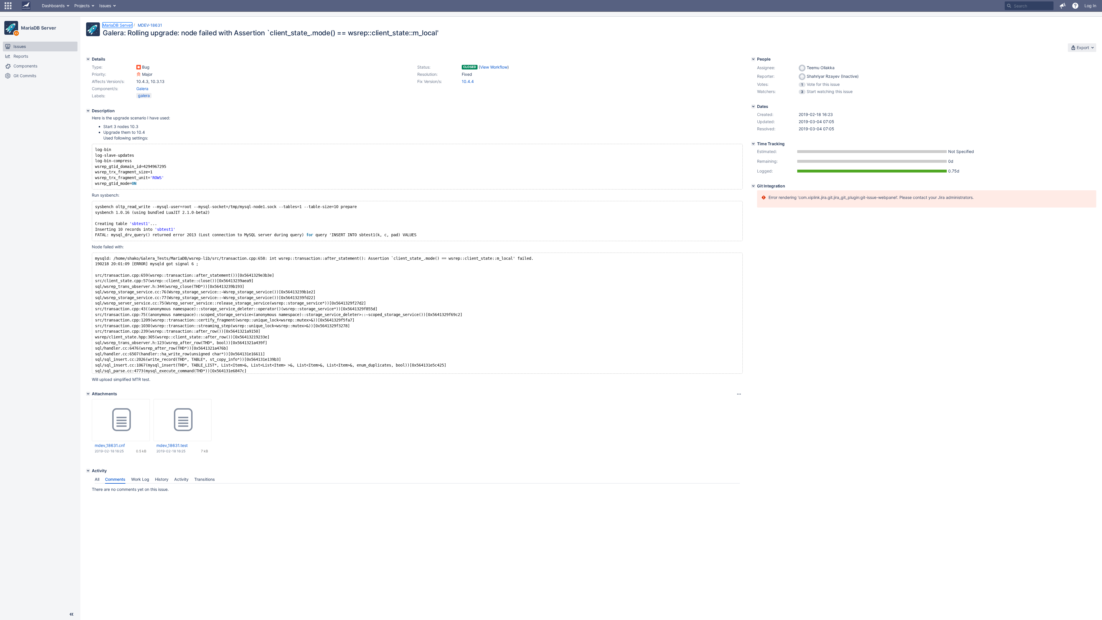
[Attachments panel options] (739, 394)
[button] (8, 5)
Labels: (98, 95)
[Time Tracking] (753, 144)
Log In (1090, 5)
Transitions (204, 479)
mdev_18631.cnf (110, 445)
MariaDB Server (38, 28)
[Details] (88, 59)
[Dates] (753, 106)
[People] (753, 59)
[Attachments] (88, 394)
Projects (82, 5)
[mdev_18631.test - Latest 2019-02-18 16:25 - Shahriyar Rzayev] (182, 420)
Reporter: (766, 76)
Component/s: (105, 88)
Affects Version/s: (108, 81)
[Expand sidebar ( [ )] (71, 614)
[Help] (1075, 5)
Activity (181, 479)
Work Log (140, 479)
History (161, 479)
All (97, 479)
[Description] (88, 111)
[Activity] (88, 471)
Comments (115, 479)
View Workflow (493, 67)
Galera (142, 88)
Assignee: (766, 67)
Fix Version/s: (429, 81)
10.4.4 (468, 81)
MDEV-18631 (150, 25)
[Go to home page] (26, 5)
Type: (97, 67)
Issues (105, 5)
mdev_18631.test (172, 445)
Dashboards (53, 5)
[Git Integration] (753, 186)
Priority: (99, 74)
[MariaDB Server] (11, 28)
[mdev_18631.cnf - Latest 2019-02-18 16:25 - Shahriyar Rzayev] (120, 420)
